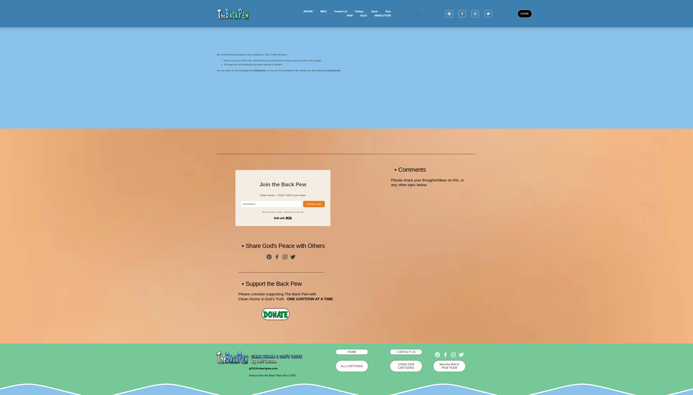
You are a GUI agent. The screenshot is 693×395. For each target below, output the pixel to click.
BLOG (363, 15)
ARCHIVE (308, 11)
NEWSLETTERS (382, 15)
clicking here (259, 70)
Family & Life (340, 11)
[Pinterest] (449, 13)
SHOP (350, 15)
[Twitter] (488, 13)
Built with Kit (283, 218)
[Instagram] (475, 13)
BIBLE (323, 11)
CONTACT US (406, 351)
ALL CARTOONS (352, 366)
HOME (524, 13)
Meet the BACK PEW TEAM (449, 366)
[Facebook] (462, 13)
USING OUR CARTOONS (406, 366)
